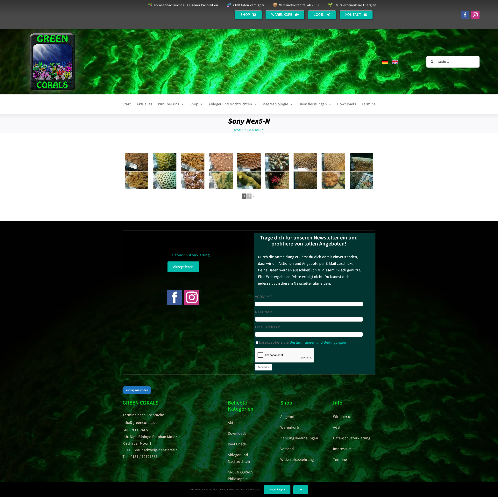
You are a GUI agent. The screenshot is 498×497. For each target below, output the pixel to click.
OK (300, 489)
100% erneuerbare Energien (352, 5)
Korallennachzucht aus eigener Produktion (182, 5)
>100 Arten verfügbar (245, 5)
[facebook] (465, 15)
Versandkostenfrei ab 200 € (296, 5)
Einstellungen (277, 489)
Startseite (240, 130)
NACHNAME (264, 312)
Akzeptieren (183, 267)
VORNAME (263, 297)
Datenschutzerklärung (191, 255)
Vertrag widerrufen (137, 390)
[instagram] (475, 15)
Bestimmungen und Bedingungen (318, 342)
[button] (248, 15)
